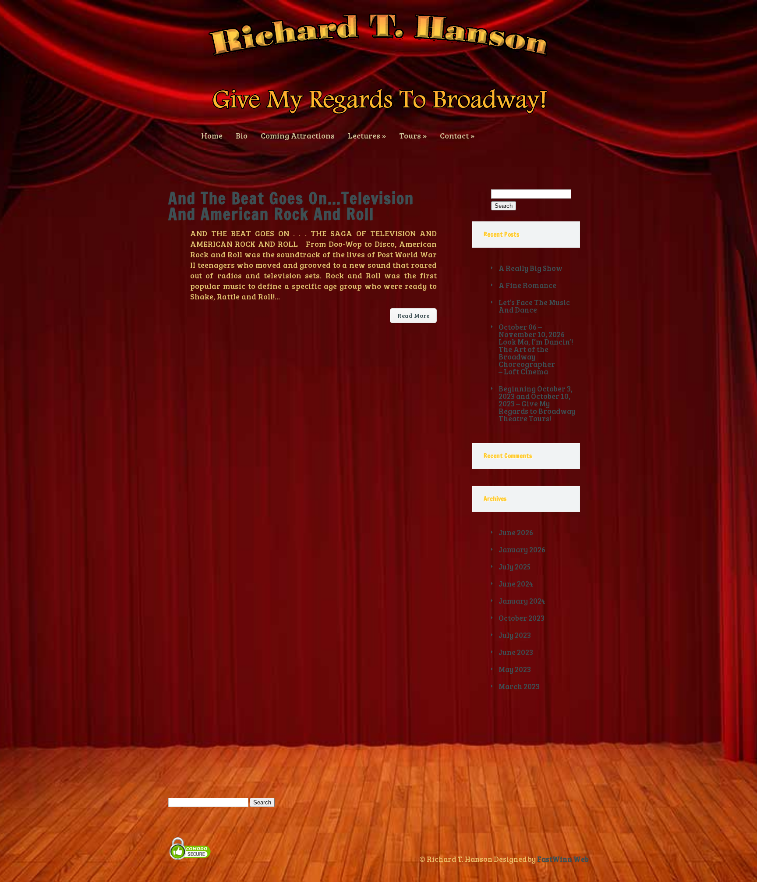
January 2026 (522, 549)
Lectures (367, 134)
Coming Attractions (298, 134)
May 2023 (515, 669)
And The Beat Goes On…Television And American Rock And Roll (291, 206)
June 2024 (516, 584)
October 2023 (522, 618)
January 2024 (522, 601)
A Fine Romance (527, 285)
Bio (242, 134)
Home (212, 134)
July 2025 (515, 567)
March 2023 (519, 686)
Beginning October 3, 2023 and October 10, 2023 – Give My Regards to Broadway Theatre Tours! (537, 403)
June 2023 (516, 652)
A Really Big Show (530, 268)
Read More (413, 315)
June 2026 (516, 532)
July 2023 (515, 635)
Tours (413, 134)
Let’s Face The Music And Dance (534, 306)
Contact (457, 134)
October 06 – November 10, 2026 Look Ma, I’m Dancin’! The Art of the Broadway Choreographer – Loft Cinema (536, 349)
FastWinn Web (563, 859)
